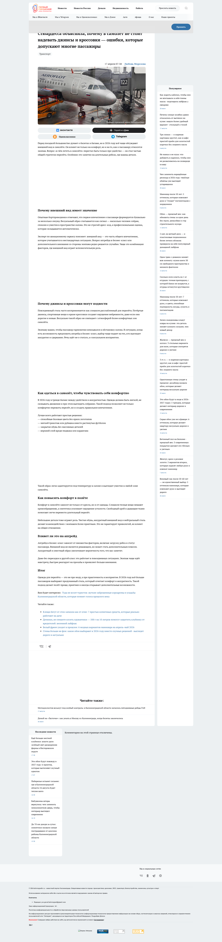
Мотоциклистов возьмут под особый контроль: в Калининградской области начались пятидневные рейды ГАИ (91, 709)
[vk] (41, 646)
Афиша (138, 17)
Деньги (101, 8)
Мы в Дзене (110, 17)
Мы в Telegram (62, 17)
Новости (62, 8)
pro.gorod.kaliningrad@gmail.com (53, 902)
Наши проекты (168, 17)
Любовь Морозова (135, 63)
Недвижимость (121, 8)
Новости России (82, 8)
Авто (125, 17)
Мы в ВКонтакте (40, 17)
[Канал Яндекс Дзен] (119, 130)
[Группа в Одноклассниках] (64, 136)
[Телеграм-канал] (119, 136)
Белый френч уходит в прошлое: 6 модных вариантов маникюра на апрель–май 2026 (88, 627)
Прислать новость (167, 8)
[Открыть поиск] (186, 8)
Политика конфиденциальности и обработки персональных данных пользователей (59, 910)
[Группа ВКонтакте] (64, 130)
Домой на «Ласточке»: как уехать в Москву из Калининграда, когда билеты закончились (80, 720)
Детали (102, 916)
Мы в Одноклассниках (86, 17)
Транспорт (45, 53)
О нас (151, 17)
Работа (139, 8)
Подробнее (95, 916)
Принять (181, 27)
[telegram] (50, 646)
